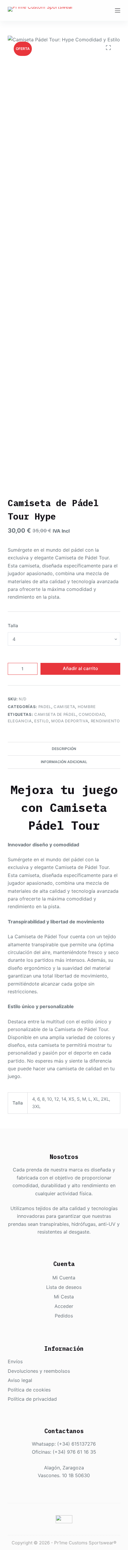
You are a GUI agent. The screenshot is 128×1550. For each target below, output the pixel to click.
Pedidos (64, 1316)
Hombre (87, 706)
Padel (44, 706)
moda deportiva (69, 720)
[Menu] (117, 10)
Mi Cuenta (63, 1278)
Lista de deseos (64, 1287)
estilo (41, 720)
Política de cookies (29, 1390)
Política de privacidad (32, 1399)
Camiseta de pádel (55, 714)
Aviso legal (20, 1380)
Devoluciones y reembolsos (39, 1371)
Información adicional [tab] (64, 762)
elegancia (20, 720)
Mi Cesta (64, 1297)
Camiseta (64, 706)
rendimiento (105, 720)
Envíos (15, 1361)
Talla (13, 625)
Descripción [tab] (64, 748)
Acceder (63, 1306)
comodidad (92, 714)
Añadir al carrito (80, 668)
